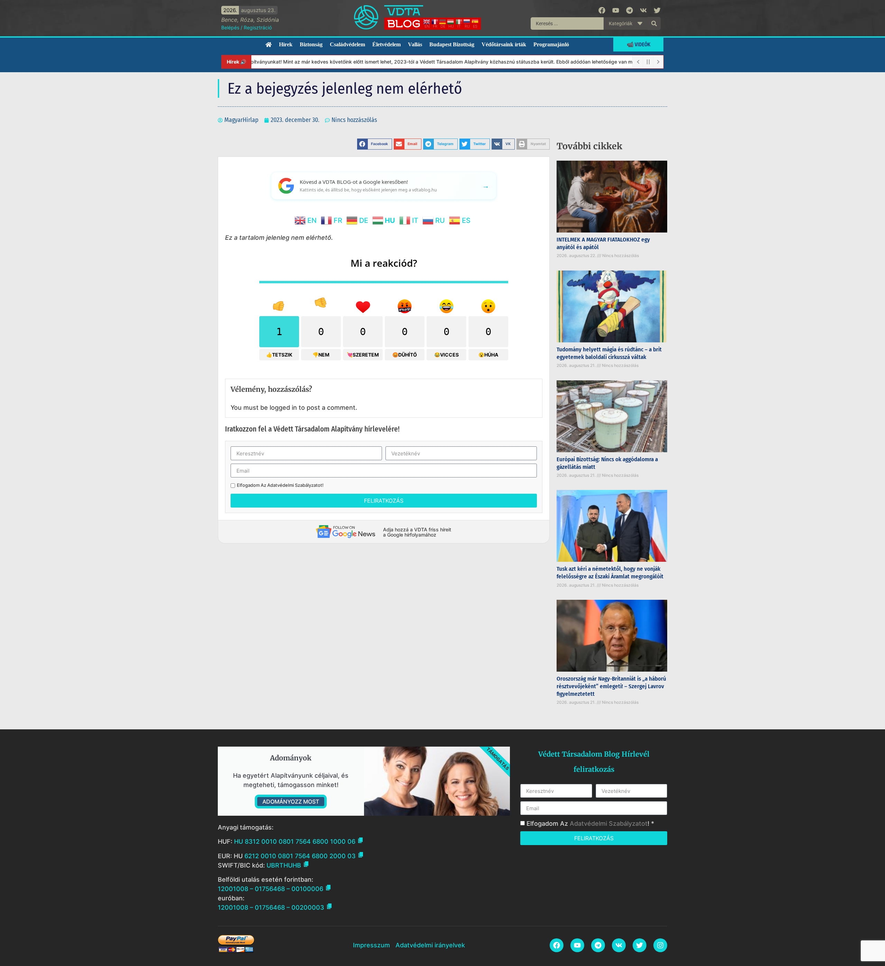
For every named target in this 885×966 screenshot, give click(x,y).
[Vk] (643, 10)
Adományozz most (290, 801)
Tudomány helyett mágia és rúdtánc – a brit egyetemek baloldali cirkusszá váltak (609, 353)
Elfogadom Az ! (280, 485)
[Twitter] (657, 10)
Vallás (415, 44)
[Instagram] (660, 945)
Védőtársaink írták (504, 44)
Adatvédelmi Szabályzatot (294, 485)
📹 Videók (638, 44)
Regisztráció (258, 27)
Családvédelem (347, 44)
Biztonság (311, 44)
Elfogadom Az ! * (590, 823)
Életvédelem (386, 44)
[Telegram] (629, 10)
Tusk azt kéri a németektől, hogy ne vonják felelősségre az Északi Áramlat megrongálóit (610, 572)
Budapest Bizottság (451, 44)
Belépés (230, 27)
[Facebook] (602, 10)
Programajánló (551, 44)
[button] (374, 144)
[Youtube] (616, 10)
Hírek (285, 44)
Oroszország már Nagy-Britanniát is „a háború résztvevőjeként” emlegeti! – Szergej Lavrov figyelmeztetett (611, 686)
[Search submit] (654, 23)
